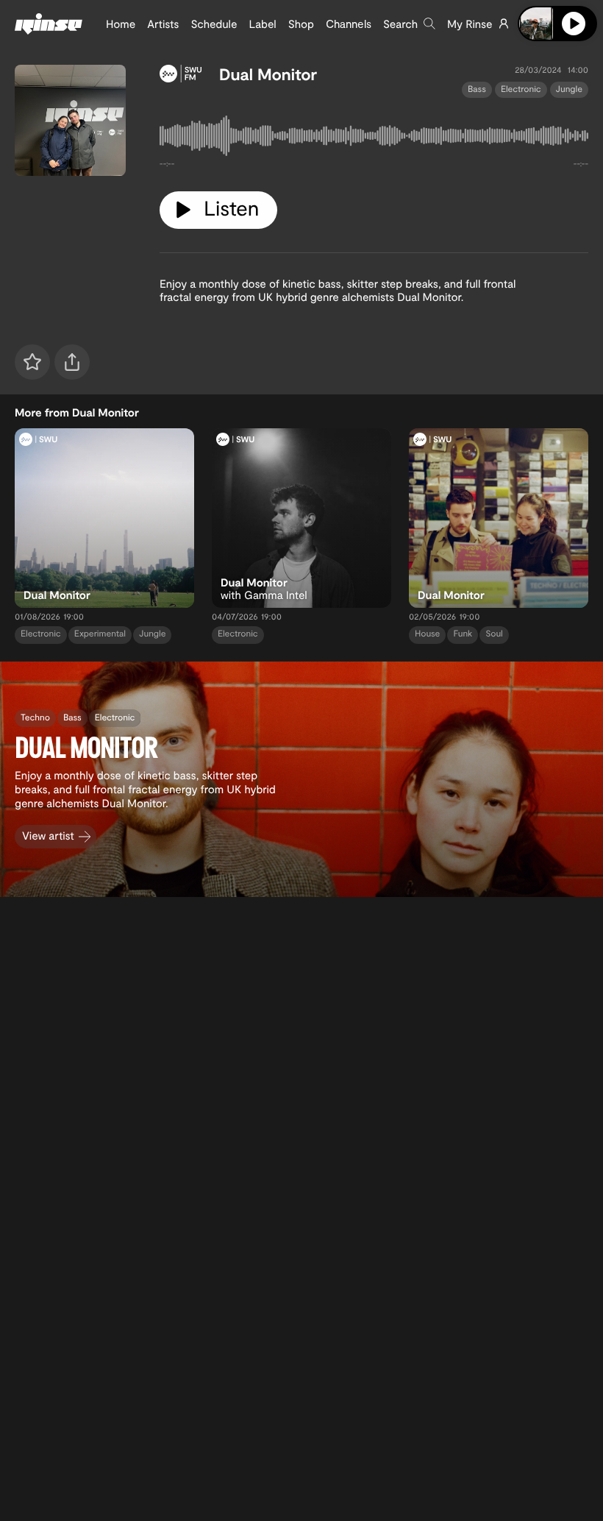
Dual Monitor (268, 74)
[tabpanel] (374, 139)
